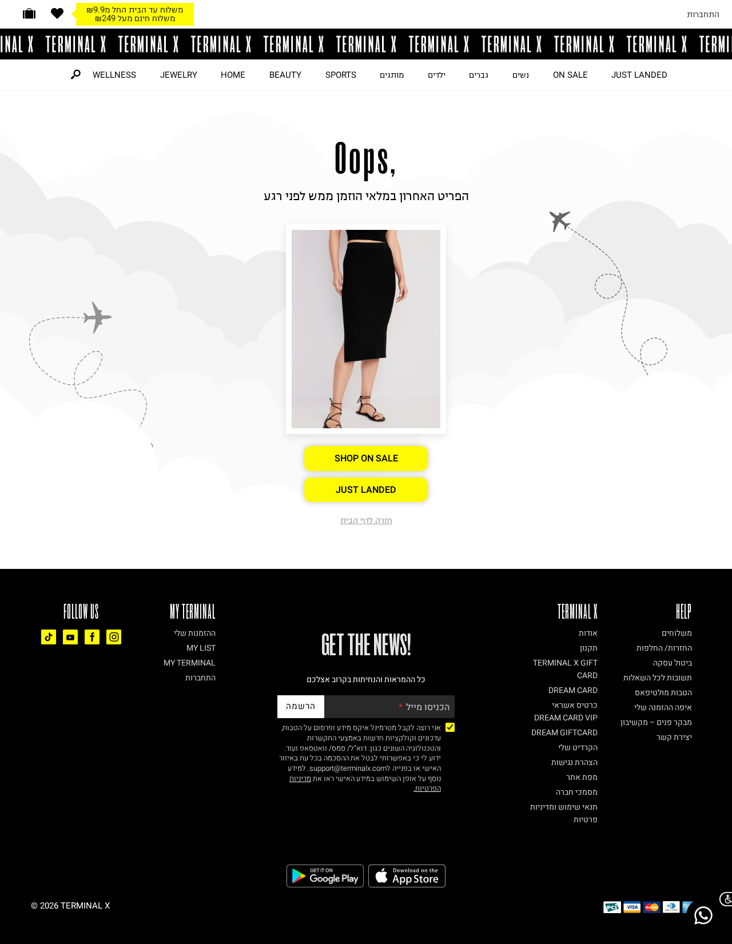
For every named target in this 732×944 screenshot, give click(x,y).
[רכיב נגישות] (723, 899)
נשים (520, 75)
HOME (233, 75)
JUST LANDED (639, 75)
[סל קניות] (29, 13)
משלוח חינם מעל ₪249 (135, 18)
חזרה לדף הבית (366, 520)
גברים (478, 75)
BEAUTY (285, 75)
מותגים (392, 75)
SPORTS (340, 75)
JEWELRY (178, 75)
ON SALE (570, 75)
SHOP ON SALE (366, 458)
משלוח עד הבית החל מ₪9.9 (134, 10)
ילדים (436, 75)
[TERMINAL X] (366, 44)
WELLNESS (114, 75)
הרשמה (301, 706)
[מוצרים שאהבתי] (57, 13)
